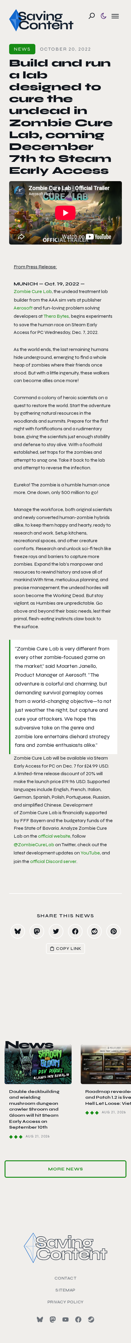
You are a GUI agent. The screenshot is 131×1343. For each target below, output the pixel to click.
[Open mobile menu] (115, 16)
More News (65, 1169)
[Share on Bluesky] (17, 931)
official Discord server (53, 861)
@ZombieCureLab (34, 844)
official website (54, 836)
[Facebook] (78, 1319)
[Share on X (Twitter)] (56, 931)
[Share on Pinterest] (113, 931)
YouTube (90, 853)
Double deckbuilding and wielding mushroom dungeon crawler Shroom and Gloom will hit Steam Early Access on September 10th (34, 1109)
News (22, 49)
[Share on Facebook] (75, 931)
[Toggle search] (91, 15)
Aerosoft (23, 308)
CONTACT (66, 1278)
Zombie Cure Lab (33, 291)
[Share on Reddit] (94, 931)
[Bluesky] (40, 1319)
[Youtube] (65, 1319)
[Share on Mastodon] (37, 931)
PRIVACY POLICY (66, 1302)
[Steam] (91, 1319)
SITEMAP (65, 1290)
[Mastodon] (53, 1319)
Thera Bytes (56, 316)
